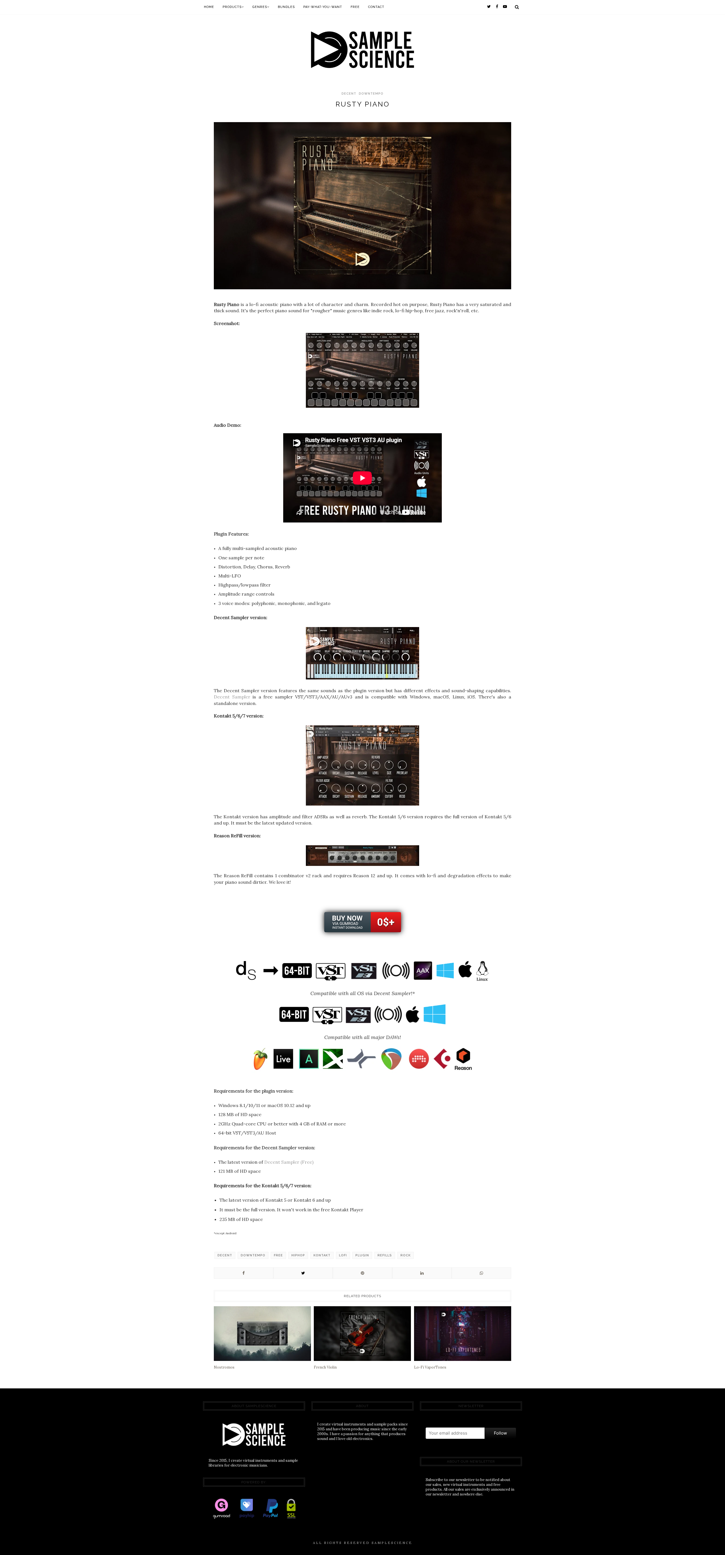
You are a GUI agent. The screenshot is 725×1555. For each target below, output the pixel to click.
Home (209, 7)
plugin (362, 1255)
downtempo (371, 93)
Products (232, 7)
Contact (376, 7)
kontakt (322, 1255)
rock (405, 1255)
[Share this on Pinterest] (362, 1273)
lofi (343, 1255)
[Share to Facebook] (243, 1273)
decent (349, 93)
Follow (500, 1433)
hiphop (298, 1255)
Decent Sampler (232, 697)
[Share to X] (303, 1273)
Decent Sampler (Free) (289, 1162)
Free (355, 7)
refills (385, 1255)
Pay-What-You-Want (322, 7)
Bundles (286, 7)
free (278, 1255)
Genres (259, 7)
